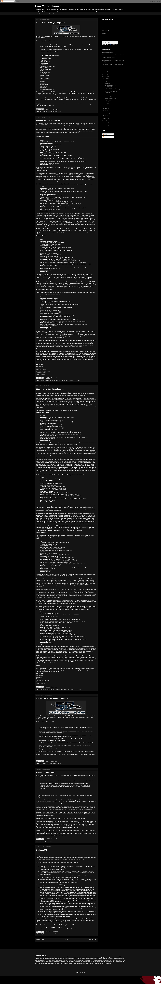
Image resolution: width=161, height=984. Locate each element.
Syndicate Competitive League (53, 111)
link (45, 37)
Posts (105, 134)
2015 (104, 74)
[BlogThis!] (38, 109)
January (107, 115)
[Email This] (37, 109)
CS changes (39, 368)
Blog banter (46, 841)
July (106, 103)
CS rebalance (43, 380)
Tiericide (78, 380)
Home (66, 939)
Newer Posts (40, 939)
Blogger (83, 972)
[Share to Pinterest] (43, 109)
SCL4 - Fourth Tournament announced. (53, 698)
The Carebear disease (108, 52)
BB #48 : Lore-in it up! (45, 772)
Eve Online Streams (52, 14)
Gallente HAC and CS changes (49, 120)
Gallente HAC (57, 380)
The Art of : (40, 14)
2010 (104, 122)
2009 (104, 125)
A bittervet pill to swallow (108, 57)
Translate (114, 44)
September (108, 81)
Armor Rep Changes (41, 369)
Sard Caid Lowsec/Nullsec (108, 22)
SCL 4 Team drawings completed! (50, 22)
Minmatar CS (58, 689)
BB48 (41, 841)
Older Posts (92, 939)
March (107, 110)
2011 (104, 120)
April (106, 108)
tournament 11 (52, 934)
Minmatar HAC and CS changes (49, 389)
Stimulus (104, 33)
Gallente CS (50, 380)
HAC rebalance (64, 380)
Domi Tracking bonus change (43, 371)
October (107, 78)
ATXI (41, 934)
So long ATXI (41, 850)
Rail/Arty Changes (40, 374)
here (93, 751)
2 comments (55, 109)
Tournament (46, 934)
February (107, 113)
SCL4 (44, 111)
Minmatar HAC (65, 689)
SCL (41, 111)
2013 (104, 76)
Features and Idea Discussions (78, 395)
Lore (51, 841)
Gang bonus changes (41, 372)
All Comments (107, 137)
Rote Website (105, 30)
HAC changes (39, 366)
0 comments (54, 378)
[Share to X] (40, 109)
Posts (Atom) (69, 944)
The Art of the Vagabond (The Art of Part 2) (113, 55)
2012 (104, 118)
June (106, 106)
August (107, 83)
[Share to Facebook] (42, 109)
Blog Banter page (46, 776)
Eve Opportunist (48, 6)
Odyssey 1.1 (72, 380)
